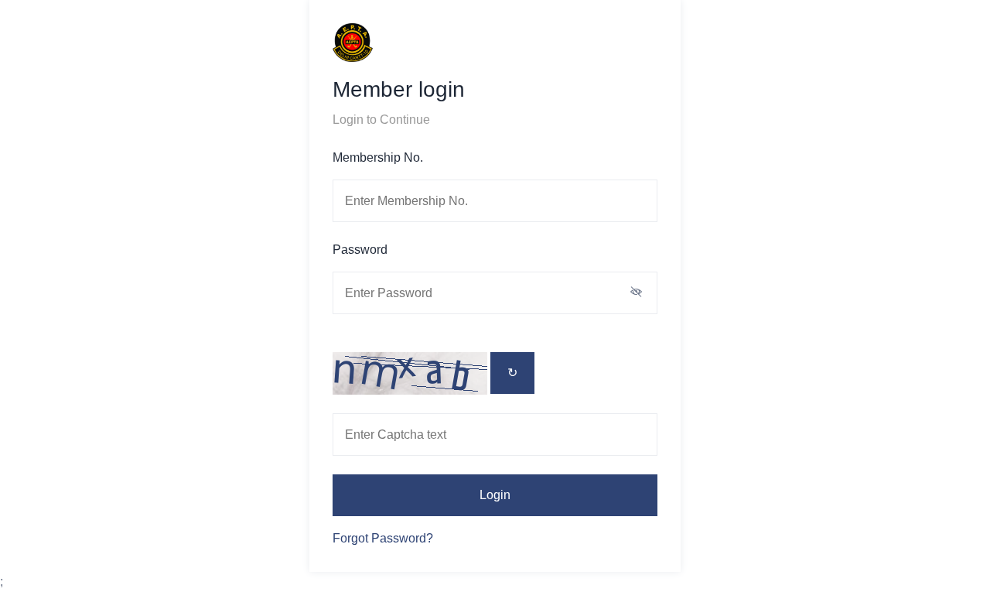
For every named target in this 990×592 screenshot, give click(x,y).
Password (360, 249)
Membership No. (378, 157)
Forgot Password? (383, 538)
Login (495, 494)
